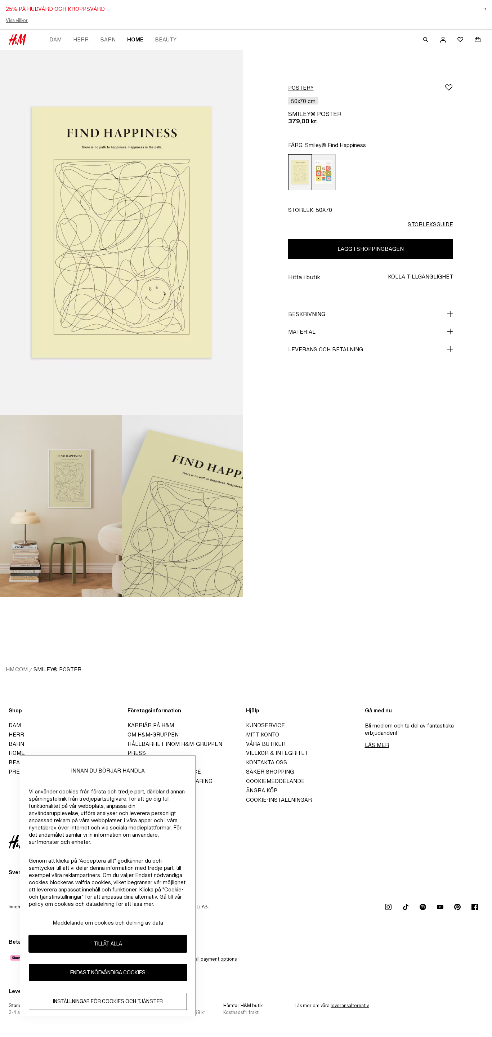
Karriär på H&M (151, 725)
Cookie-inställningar (279, 800)
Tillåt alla (108, 944)
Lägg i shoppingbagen (370, 249)
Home (135, 39)
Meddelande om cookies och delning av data (108, 923)
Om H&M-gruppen (153, 734)
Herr (81, 39)
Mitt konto (262, 734)
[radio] (300, 172)
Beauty (165, 39)
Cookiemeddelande (275, 781)
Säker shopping (270, 772)
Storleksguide (430, 224)
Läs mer (377, 745)
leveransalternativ (350, 1005)
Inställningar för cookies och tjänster (108, 1001)
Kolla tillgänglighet (420, 276)
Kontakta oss (266, 762)
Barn (108, 39)
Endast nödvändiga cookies (108, 973)
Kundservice (265, 725)
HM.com (17, 669)
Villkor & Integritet (277, 753)
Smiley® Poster (57, 669)
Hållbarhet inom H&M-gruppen (175, 744)
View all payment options (210, 959)
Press (137, 753)
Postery (301, 88)
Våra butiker (266, 744)
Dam (55, 39)
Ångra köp (261, 790)
